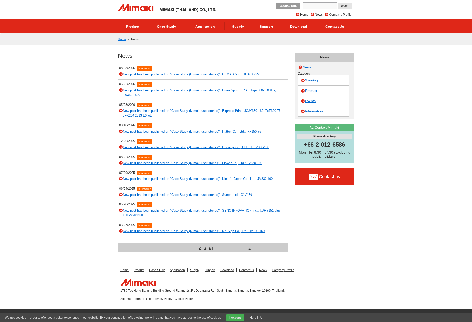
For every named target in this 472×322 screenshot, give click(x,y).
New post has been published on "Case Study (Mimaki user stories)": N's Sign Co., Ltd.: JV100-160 (194, 231)
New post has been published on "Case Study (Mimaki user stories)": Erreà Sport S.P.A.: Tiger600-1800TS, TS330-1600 (199, 92)
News (307, 67)
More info (256, 317)
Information (144, 68)
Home (304, 14)
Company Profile (340, 14)
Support (266, 26)
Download (298, 26)
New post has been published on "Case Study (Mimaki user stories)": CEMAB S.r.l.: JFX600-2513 (192, 74)
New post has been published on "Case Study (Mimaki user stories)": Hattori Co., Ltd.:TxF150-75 (192, 131)
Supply (238, 26)
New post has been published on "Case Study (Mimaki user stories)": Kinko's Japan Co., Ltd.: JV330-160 (198, 179)
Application (205, 26)
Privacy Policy (162, 299)
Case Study (166, 26)
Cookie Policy (184, 299)
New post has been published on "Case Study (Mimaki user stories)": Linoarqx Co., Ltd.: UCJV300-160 (196, 147)
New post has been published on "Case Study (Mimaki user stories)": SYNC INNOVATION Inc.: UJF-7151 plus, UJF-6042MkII (202, 213)
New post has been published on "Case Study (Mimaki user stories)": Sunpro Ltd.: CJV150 (187, 195)
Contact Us (334, 26)
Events (310, 101)
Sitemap (126, 299)
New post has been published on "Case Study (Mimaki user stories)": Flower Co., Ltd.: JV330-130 (192, 163)
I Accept (235, 317)
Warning (311, 80)
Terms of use (142, 299)
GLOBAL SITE (288, 6)
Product (132, 26)
